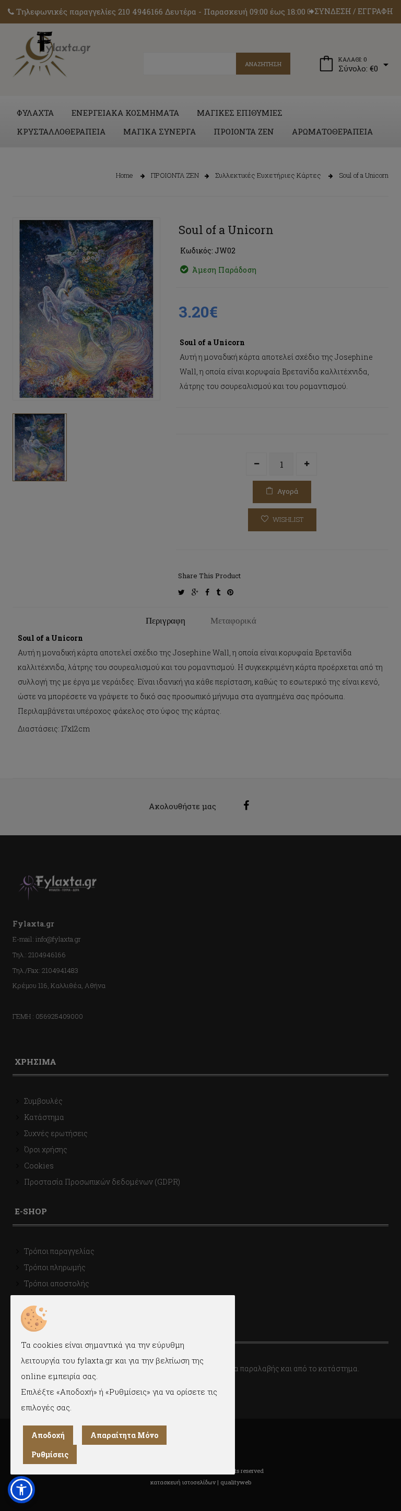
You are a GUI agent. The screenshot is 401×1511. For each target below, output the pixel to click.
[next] (144, 374)
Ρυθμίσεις (49, 1454)
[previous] (28, 374)
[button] (21, 1490)
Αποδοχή (48, 1435)
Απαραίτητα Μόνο (124, 1435)
